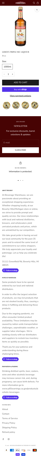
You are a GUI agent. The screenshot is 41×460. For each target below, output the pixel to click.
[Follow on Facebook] (3, 439)
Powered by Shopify (29, 445)
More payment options (20, 95)
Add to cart (20, 82)
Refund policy (8, 432)
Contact (5, 413)
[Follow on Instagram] (9, 439)
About (5, 409)
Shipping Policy (9, 427)
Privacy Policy (8, 423)
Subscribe (20, 150)
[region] (20, 169)
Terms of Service (10, 418)
